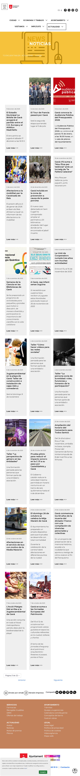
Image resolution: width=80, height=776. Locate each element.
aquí (25, 768)
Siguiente (58, 680)
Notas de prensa (14, 731)
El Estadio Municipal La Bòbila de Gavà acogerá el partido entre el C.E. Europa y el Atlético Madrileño (14, 121)
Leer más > (11, 148)
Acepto (43, 772)
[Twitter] (69, 10)
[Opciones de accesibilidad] (74, 770)
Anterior (22, 680)
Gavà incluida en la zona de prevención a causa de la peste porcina (40, 195)
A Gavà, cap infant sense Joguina (40, 283)
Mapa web (49, 736)
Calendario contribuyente (55, 713)
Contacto (65, 767)
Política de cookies (52, 731)
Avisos (9, 725)
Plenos (10, 733)
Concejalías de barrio (53, 715)
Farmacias (11, 707)
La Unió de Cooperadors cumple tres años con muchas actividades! (64, 258)
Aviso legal (49, 725)
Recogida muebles (15, 710)
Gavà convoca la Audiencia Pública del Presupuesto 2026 (64, 116)
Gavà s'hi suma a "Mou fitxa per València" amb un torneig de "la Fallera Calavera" (64, 167)
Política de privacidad (53, 728)
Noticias (10, 728)
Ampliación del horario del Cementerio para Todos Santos (63, 429)
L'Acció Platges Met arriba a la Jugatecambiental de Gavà (15, 610)
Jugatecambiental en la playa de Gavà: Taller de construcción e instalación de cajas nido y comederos (15, 381)
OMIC (9, 713)
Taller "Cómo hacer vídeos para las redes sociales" (40, 348)
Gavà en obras (50, 718)
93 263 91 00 (52, 767)
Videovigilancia (51, 733)
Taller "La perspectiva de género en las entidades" (14, 458)
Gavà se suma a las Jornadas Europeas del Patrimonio (39, 610)
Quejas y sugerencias (53, 710)
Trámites (48, 707)
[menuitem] (16, 20)
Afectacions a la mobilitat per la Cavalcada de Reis (14, 194)
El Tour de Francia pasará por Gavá (40, 113)
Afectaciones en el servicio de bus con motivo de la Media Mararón (15, 546)
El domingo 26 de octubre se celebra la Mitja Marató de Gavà (40, 517)
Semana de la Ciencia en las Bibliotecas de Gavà (13, 286)
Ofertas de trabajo (15, 715)
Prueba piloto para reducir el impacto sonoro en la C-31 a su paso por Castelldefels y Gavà (39, 461)
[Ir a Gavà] (10, 7)
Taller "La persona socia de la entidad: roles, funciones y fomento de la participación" (63, 379)
